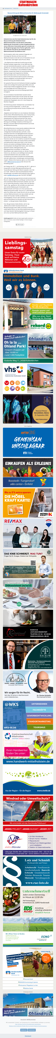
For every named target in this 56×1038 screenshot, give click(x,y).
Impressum (28, 1036)
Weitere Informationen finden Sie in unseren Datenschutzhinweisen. (28, 1026)
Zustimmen (32, 1030)
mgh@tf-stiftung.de (12, 175)
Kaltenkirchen (15, 8)
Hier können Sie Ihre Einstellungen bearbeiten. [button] (28, 1024)
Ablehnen (23, 1030)
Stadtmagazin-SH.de (8, 8)
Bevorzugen (20, 224)
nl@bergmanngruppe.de (14, 162)
